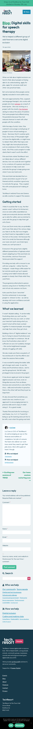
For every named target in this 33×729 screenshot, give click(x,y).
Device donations (24, 619)
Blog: (6, 23)
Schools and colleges (9, 595)
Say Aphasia (23, 109)
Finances (5, 685)
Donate (19, 641)
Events (4, 675)
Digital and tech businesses (11, 592)
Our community (9, 589)
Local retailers (6, 602)
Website (5, 545)
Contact (5, 688)
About (4, 682)
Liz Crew (12, 427)
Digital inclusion (9, 462)
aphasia (17, 104)
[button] (28, 578)
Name (5, 529)
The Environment (19, 600)
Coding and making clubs (13, 616)
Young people (22, 589)
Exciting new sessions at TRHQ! (8, 475)
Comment (6, 502)
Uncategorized (14, 602)
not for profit (16, 662)
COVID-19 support (6, 621)
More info (19, 725)
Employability (15, 619)
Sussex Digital (15, 668)
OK (11, 725)
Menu (27, 12)
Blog (3, 678)
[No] (31, 723)
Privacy (4, 691)
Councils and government (10, 598)
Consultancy (6, 619)
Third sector (8, 456)
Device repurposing (8, 600)
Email (4, 537)
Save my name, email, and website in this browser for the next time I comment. (15, 558)
